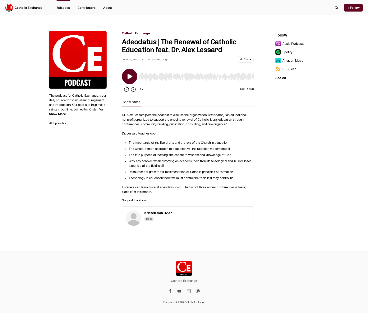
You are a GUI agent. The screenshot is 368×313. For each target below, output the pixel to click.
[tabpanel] (188, 159)
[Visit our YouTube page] (179, 291)
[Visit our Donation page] (198, 291)
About (107, 8)
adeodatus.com (171, 187)
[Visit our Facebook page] (170, 291)
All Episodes (57, 123)
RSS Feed (289, 69)
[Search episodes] (336, 7)
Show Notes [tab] (131, 102)
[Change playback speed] (141, 89)
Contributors (86, 8)
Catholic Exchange (29, 8)
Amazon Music (292, 60)
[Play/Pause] (129, 76)
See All (280, 78)
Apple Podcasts (293, 44)
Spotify (287, 52)
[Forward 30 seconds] (133, 89)
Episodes (63, 8)
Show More (57, 114)
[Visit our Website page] (189, 291)
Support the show (134, 200)
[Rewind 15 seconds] (126, 89)
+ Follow (353, 8)
